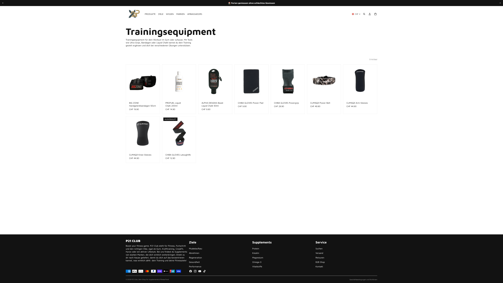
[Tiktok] (204, 271)
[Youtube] (199, 271)
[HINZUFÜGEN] (155, 94)
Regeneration (195, 257)
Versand (319, 253)
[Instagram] (195, 271)
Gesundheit (194, 262)
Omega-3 (256, 262)
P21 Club (135, 279)
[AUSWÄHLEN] (336, 94)
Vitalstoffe (257, 266)
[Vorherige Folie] (3, 3)
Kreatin (255, 253)
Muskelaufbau (195, 248)
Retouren (320, 257)
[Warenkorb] (375, 14)
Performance (195, 266)
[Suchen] (364, 14)
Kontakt (319, 266)
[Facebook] (190, 271)
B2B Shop (320, 262)
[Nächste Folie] (500, 3)
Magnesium (257, 257)
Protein (255, 248)
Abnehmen (194, 253)
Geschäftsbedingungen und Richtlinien (363, 280)
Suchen (319, 248)
